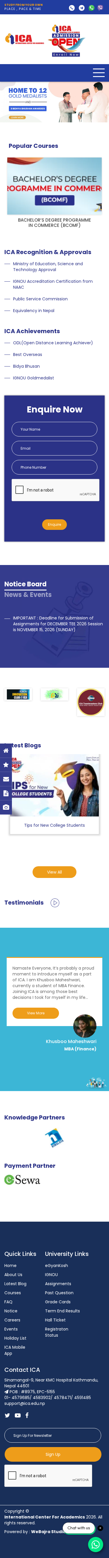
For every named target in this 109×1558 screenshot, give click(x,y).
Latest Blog (15, 1284)
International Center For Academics (44, 1517)
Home (10, 1265)
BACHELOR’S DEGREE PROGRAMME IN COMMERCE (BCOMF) (54, 223)
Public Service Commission (40, 299)
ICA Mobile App (14, 1350)
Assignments (58, 1284)
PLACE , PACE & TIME (23, 7)
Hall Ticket (55, 1320)
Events (11, 1329)
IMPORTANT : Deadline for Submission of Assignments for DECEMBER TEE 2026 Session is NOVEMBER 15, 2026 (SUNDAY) (58, 624)
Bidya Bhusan (26, 366)
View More (35, 1013)
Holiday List (15, 1338)
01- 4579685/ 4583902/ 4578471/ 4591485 (71, 8)
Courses (12, 1293)
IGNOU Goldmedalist (33, 378)
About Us (13, 1275)
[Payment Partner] (22, 1179)
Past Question (59, 1293)
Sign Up (53, 1454)
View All (54, 872)
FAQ (8, 1302)
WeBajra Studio (48, 1532)
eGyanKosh (56, 1265)
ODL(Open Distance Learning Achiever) (53, 343)
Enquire (54, 524)
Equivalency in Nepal (33, 311)
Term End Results (62, 1311)
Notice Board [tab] (25, 584)
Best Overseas (27, 354)
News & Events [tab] (28, 594)
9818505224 (100, 8)
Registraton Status (56, 1332)
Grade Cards (58, 1302)
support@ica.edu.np (81, 8)
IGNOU (51, 1275)
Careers (12, 1320)
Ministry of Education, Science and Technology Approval (48, 267)
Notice (10, 1311)
